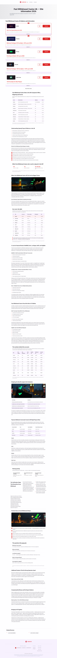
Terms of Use (39, 649)
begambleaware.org (19, 647)
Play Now (46, 26)
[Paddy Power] (11, 77)
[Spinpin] (11, 26)
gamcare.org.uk (24, 647)
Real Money (34, 647)
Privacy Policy (39, 647)
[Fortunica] (11, 39)
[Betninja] (11, 52)
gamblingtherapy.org (28, 647)
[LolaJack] (10, 64)
